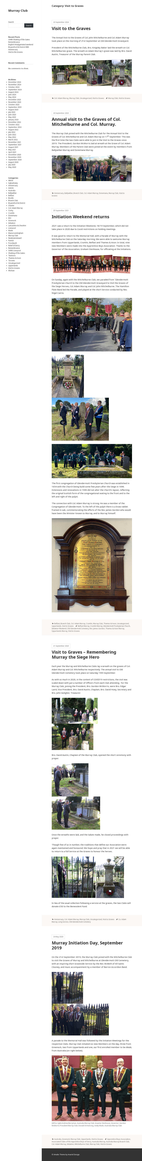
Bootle (11, 198)
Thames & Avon (14, 258)
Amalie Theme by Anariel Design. (67, 1154)
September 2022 (14, 127)
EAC (9, 218)
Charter (11, 205)
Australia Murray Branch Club (117, 1141)
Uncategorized (14, 263)
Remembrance (14, 42)
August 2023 (13, 109)
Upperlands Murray (59, 631)
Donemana (12, 215)
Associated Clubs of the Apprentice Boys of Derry (71, 1141)
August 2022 (13, 129)
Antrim (11, 188)
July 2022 (11, 132)
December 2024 (14, 82)
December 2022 (14, 122)
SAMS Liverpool (14, 250)
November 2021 (14, 142)
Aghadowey (13, 183)
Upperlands (13, 265)
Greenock (12, 220)
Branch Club (13, 200)
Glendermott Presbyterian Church (116, 626)
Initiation (11, 223)
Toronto (11, 260)
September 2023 (14, 107)
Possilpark (12, 243)
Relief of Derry (14, 245)
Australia (11, 190)
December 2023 (14, 99)
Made (10, 230)
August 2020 (13, 162)
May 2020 (12, 167)
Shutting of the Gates (16, 253)
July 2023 (11, 112)
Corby (10, 210)
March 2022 (13, 139)
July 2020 (11, 164)
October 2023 (13, 104)
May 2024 (12, 97)
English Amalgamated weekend (20, 44)
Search (11, 22)
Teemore (12, 255)
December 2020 (14, 154)
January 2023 (13, 119)
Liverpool (12, 228)
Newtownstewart (15, 238)
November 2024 (14, 84)
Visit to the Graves (15, 52)
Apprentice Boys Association (118, 1139)
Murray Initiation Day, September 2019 (87, 945)
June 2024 (12, 94)
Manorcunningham (15, 233)
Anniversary (13, 185)
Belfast (11, 195)
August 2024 (13, 92)
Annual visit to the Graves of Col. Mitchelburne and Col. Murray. (86, 121)
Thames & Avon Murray (115, 628)
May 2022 (12, 137)
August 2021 (13, 147)
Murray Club (18, 10)
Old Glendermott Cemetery (78, 628)
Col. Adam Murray (15, 208)
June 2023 (12, 114)
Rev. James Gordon (97, 628)
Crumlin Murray (96, 626)
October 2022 (13, 124)
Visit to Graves (14, 268)
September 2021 (14, 144)
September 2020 (14, 159)
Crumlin (11, 213)
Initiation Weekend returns (80, 216)
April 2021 (12, 152)
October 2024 (13, 87)
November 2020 (14, 157)
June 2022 (12, 134)
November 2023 (14, 102)
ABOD (10, 180)
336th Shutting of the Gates (19, 39)
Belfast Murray (83, 626)
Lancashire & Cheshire (17, 225)
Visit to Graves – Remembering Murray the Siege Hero (84, 654)
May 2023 (12, 117)
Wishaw (11, 270)
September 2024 (14, 89)
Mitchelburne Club (82, 1144)
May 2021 (12, 149)
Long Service (63, 922)
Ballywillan (12, 193)
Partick (11, 240)
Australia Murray (98, 1141)
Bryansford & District (16, 203)
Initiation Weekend (59, 628)
